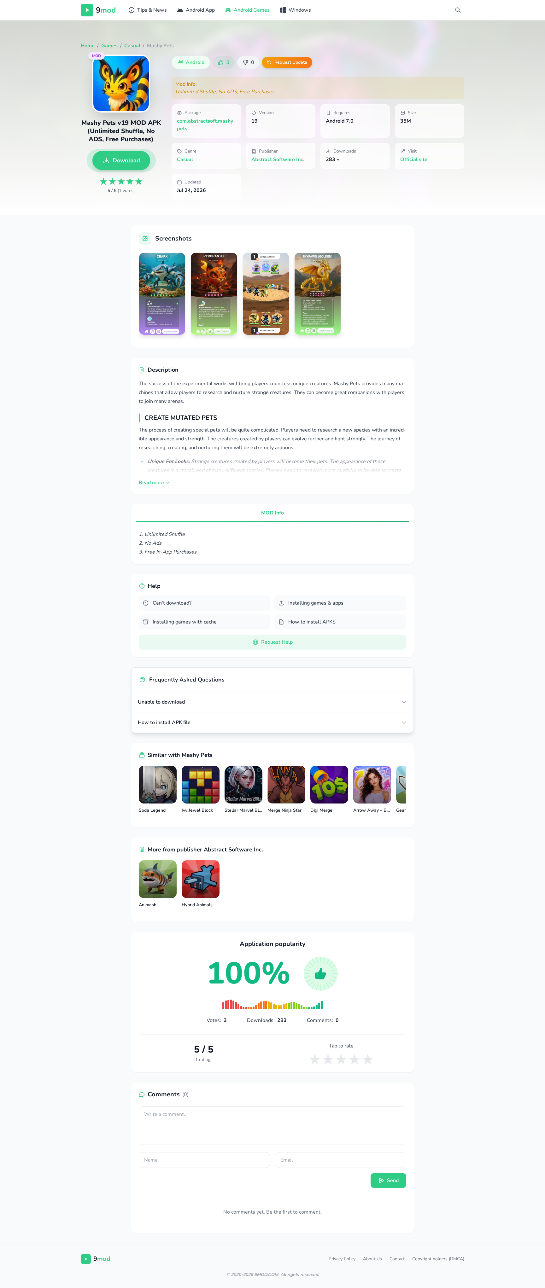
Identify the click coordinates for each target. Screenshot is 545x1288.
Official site (413, 159)
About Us (372, 1259)
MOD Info (272, 512)
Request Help (277, 642)
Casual (185, 159)
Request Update (290, 62)
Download (126, 160)
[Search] (458, 10)
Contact (397, 1259)
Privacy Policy (342, 1259)
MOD (96, 55)
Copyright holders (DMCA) (438, 1259)
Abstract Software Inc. (277, 159)
